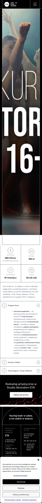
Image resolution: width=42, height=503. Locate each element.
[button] (38, 460)
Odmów (21, 488)
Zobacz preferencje (21, 494)
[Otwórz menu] (35, 4)
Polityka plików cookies (12, 500)
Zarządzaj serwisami (20, 475)
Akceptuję (21, 482)
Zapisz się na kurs (21, 395)
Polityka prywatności (29, 500)
